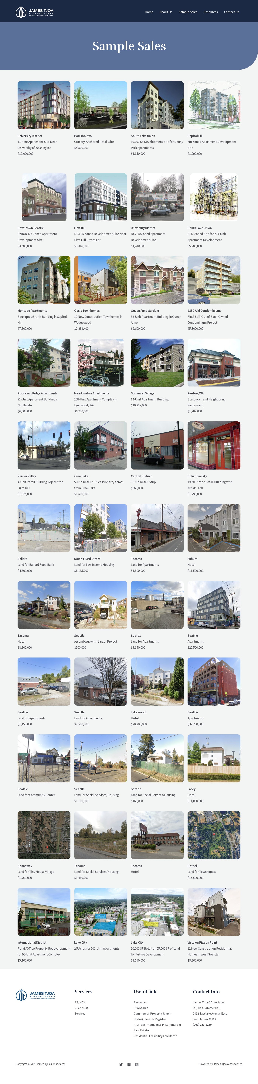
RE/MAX (80, 1002)
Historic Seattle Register (150, 1019)
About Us (166, 12)
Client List (81, 1008)
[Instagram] (137, 1064)
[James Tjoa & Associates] (34, 11)
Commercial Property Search (152, 1013)
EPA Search (141, 1008)
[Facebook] (129, 1064)
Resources (211, 12)
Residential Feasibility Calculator (155, 1036)
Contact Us (231, 12)
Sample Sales (188, 12)
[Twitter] (121, 1064)
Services (80, 1013)
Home (149, 12)
